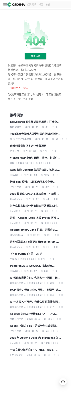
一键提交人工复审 (18, 87)
